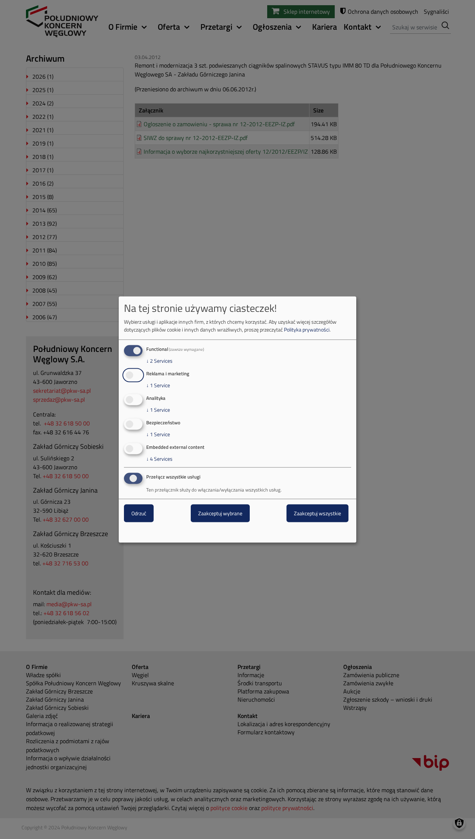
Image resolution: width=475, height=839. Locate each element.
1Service (158, 385)
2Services (159, 361)
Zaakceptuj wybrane (220, 513)
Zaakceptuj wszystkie (317, 513)
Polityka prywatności (307, 329)
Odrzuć (138, 513)
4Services (159, 458)
